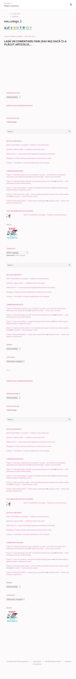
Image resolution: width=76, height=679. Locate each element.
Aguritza (15, 16)
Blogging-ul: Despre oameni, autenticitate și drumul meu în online (28, 158)
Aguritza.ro (8, 3)
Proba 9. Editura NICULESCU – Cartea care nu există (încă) (26, 201)
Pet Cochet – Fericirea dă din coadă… (25, 196)
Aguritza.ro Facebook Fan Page (19, 106)
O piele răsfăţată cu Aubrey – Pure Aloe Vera (19, 36)
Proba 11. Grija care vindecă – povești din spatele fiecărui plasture (29, 188)
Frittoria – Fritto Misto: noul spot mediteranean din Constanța (27, 163)
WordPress (38, 664)
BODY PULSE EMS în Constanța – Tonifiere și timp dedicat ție (27, 145)
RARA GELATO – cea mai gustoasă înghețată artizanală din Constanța (30, 154)
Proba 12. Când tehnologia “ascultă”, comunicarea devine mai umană (30, 181)
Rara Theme (57, 661)
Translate (21, 255)
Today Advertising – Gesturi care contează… (46, 177)
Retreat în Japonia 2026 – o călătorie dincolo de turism (25, 149)
